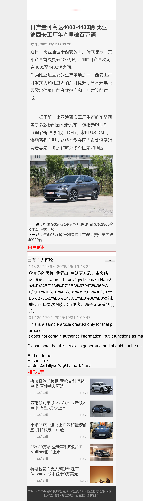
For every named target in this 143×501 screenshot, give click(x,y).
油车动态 (64, 15)
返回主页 (42, 15)
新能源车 (87, 15)
